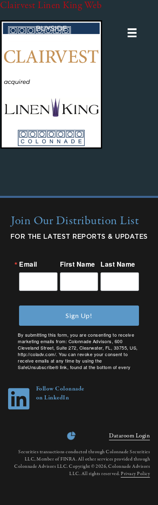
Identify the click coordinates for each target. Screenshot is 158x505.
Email (28, 264)
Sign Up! (79, 315)
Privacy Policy (135, 474)
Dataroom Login (129, 436)
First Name (77, 264)
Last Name (117, 264)
